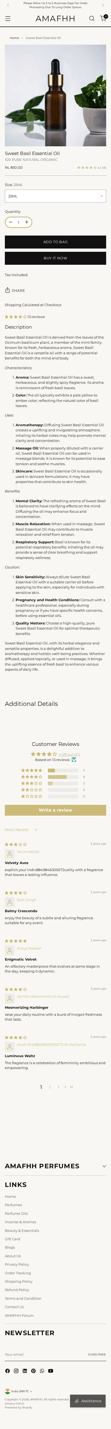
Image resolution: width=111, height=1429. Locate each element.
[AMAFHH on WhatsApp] (42, 1371)
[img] (16, 844)
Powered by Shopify (18, 1407)
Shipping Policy (19, 1281)
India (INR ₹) (19, 1391)
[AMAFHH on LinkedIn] (25, 1371)
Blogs (10, 1247)
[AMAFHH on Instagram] (16, 1371)
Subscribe (97, 1354)
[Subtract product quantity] (10, 222)
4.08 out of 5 (69, 754)
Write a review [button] (55, 810)
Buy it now (55, 258)
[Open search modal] (91, 18)
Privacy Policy (17, 1264)
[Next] (103, 5)
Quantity (12, 211)
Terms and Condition (23, 1298)
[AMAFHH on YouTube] (51, 1371)
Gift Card (12, 1239)
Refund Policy (17, 1290)
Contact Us (14, 1307)
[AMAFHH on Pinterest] (34, 1371)
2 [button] (50, 1087)
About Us (13, 1256)
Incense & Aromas (20, 1222)
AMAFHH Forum (19, 1315)
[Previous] (8, 5)
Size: (14, 185)
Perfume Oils (16, 1213)
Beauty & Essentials (22, 1230)
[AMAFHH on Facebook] (8, 1371)
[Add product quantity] (27, 222)
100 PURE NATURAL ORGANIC (31, 159)
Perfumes (13, 1205)
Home (14, 38)
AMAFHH (36, 1399)
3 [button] (58, 1087)
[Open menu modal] (7, 18)
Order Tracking (18, 1273)
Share (18, 290)
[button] (16, 317)
